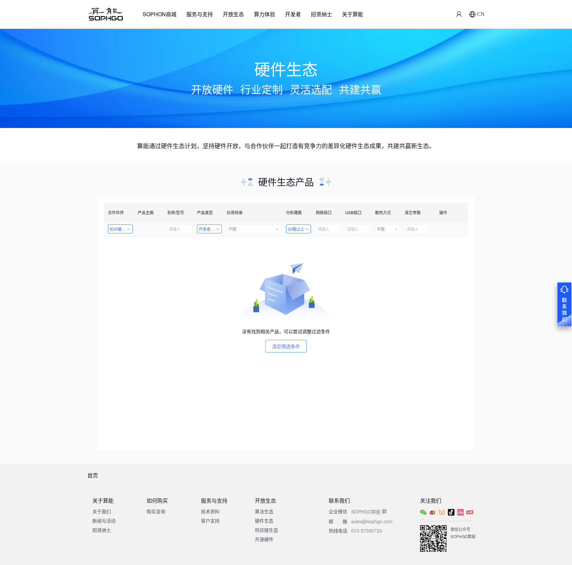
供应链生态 (266, 530)
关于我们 (101, 511)
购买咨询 (156, 511)
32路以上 (296, 229)
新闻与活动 (104, 520)
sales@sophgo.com (372, 521)
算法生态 (264, 511)
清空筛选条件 (286, 346)
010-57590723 (366, 530)
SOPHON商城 (159, 14)
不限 (232, 229)
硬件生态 (264, 520)
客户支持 (210, 520)
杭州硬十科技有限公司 (121, 229)
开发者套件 (208, 229)
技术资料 (210, 511)
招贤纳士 (321, 14)
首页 (92, 475)
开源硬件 (264, 539)
